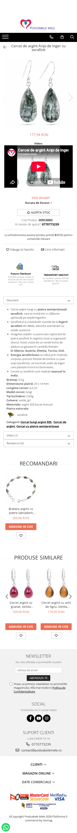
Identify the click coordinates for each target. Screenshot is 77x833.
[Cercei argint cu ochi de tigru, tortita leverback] (56, 583)
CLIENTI (37, 764)
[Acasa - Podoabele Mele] (38, 24)
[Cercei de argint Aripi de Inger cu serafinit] (38, 93)
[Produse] (6, 38)
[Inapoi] (3, 47)
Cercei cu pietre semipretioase (37, 426)
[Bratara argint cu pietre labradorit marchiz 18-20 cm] (20, 489)
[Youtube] (38, 718)
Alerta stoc (40, 212)
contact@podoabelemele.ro (41, 750)
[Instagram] (46, 718)
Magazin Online (37, 773)
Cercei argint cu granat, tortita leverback (21, 605)
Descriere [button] (12, 300)
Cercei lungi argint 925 (36, 422)
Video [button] (12, 435)
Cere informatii (54, 249)
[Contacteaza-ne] (51, 37)
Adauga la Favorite (21, 249)
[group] (38, 93)
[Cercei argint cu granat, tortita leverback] (20, 583)
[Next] (70, 97)
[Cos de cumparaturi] (62, 37)
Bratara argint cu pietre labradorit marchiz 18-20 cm (21, 511)
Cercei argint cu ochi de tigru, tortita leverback (56, 605)
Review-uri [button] (15, 443)
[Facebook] (30, 718)
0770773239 (41, 744)
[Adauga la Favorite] (21, 535)
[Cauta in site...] (72, 37)
